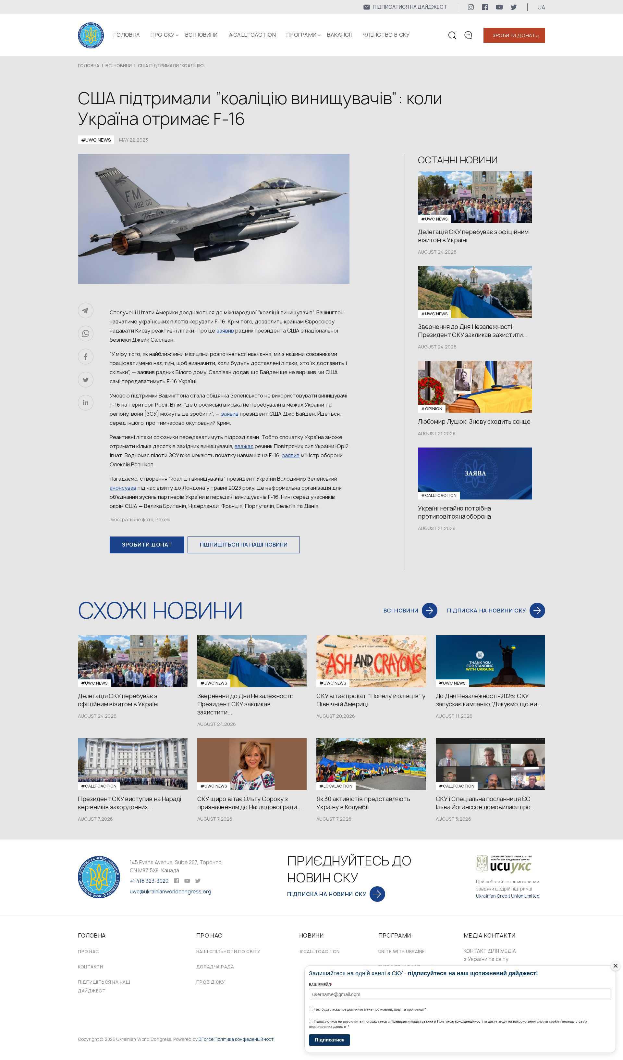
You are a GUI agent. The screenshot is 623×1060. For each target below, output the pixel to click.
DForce (206, 1039)
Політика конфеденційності (244, 1039)
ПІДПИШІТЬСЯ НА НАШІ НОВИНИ (243, 544)
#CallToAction (252, 34)
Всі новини (201, 34)
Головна (127, 34)
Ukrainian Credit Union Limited (508, 896)
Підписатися (330, 1039)
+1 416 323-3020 (149, 880)
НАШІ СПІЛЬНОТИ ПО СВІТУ (228, 951)
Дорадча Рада (215, 967)
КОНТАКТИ (90, 967)
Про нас (88, 951)
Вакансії (339, 34)
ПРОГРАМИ (302, 34)
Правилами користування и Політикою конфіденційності (437, 1021)
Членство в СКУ (386, 34)
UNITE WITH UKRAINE (401, 951)
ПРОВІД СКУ (210, 982)
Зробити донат (514, 35)
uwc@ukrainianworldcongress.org (170, 891)
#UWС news (96, 140)
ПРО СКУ (162, 34)
